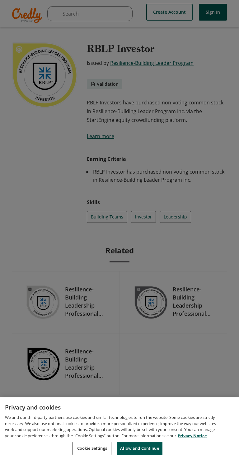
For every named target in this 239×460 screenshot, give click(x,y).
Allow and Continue (139, 448)
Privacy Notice (192, 435)
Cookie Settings (92, 448)
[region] (119, 428)
